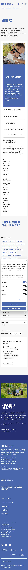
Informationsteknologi (8, 244)
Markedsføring (6, 247)
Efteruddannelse (7, 502)
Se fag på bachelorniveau (7, 429)
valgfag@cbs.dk (16, 469)
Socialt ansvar (17, 255)
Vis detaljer (21, 299)
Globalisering (18, 249)
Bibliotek (4, 510)
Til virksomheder (5, 536)
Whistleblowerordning (6, 567)
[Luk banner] (26, 260)
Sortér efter (4, 333)
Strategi (4, 241)
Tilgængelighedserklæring (18, 565)
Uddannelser (8, 8)
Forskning (5, 506)
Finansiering (13, 252)
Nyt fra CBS (4, 534)
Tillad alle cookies (14, 304)
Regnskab (5, 258)
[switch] (25, 286)
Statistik (12, 241)
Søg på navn (4, 322)
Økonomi (4, 252)
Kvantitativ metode (7, 249)
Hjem (3, 8)
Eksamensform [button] (5, 315)
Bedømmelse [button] (5, 319)
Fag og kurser (15, 8)
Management (20, 244)
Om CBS (4, 514)
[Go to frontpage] (7, 4)
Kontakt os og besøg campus (8, 531)
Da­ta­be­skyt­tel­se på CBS (6, 565)
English (19, 4)
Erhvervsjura (16, 247)
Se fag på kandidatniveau (7, 431)
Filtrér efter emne (6, 238)
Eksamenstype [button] (5, 312)
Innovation (19, 241)
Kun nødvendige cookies (14, 308)
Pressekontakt (4, 532)
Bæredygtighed (6, 255)
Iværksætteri (13, 258)
